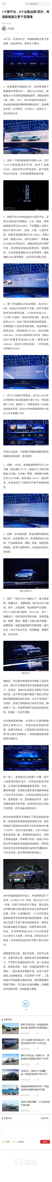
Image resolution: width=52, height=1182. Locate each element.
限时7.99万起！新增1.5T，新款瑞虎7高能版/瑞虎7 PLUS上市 (35, 1058)
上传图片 (21, 1142)
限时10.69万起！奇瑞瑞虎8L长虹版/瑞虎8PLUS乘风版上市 (35, 1027)
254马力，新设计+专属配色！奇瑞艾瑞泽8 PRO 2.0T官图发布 (35, 1074)
